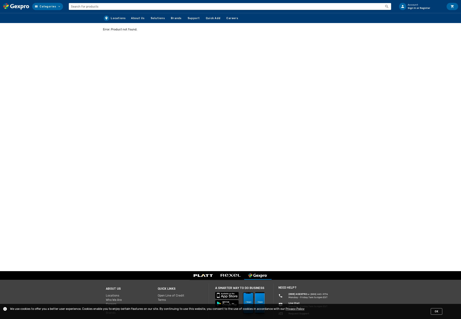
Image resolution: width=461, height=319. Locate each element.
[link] (129, 295)
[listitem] (420, 6)
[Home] (16, 6)
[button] (47, 6)
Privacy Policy (295, 309)
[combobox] (230, 6)
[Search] (387, 6)
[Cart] (452, 6)
